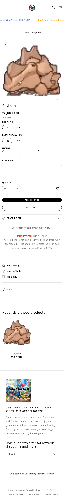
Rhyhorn (16, 348)
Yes (7, 127)
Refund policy (50, 490)
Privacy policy (35, 494)
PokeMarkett (20, 490)
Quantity (7, 182)
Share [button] (10, 289)
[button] (3, 7)
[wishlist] (57, 188)
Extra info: (8, 160)
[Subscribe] (54, 454)
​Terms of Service (46, 473)
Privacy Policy (29, 473)
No (18, 127)
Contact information (17, 494)
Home (26, 32)
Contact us (15, 473)
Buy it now (32, 207)
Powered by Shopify (34, 490)
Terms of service (51, 494)
